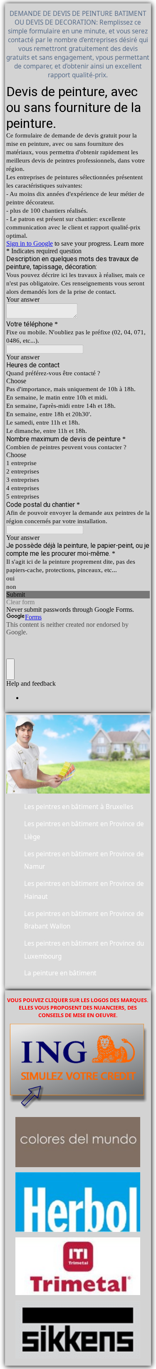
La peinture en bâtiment (60, 973)
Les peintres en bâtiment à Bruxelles (78, 806)
